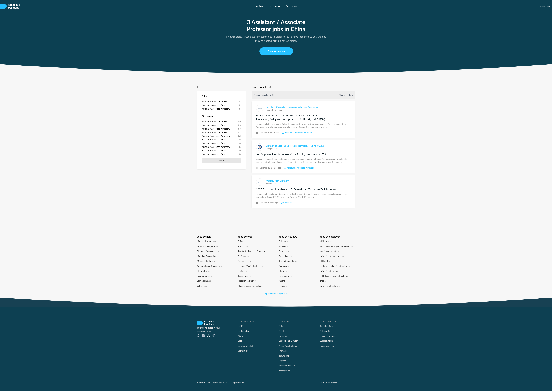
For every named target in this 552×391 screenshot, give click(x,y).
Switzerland (285, 256)
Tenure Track (244, 275)
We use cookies (331, 382)
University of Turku (329, 271)
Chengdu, (270, 148)
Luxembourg (285, 275)
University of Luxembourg (332, 256)
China (279, 109)
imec (323, 280)
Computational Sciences (209, 266)
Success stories (326, 340)
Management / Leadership (250, 285)
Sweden (284, 246)
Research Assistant (287, 365)
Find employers (274, 6)
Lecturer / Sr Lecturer (288, 340)
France (283, 285)
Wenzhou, (270, 183)
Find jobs (259, 6)
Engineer (243, 271)
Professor (287, 202)
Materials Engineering (208, 256)
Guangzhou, (271, 109)
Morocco (284, 271)
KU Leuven (326, 241)
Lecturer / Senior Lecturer (250, 266)
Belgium (284, 241)
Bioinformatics (205, 275)
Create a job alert (277, 51)
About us (242, 335)
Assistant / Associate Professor (298, 132)
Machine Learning (206, 241)
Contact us (243, 350)
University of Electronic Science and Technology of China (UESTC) (295, 145)
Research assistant (247, 280)
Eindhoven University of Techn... (335, 266)
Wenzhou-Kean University (277, 180)
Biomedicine (204, 280)
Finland (284, 251)
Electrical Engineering (208, 251)
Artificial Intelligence (207, 246)
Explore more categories (275, 293)
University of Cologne (330, 285)
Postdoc (243, 246)
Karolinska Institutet (330, 251)
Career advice (291, 6)
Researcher (244, 261)
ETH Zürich (326, 261)
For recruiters (544, 6)
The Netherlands (288, 261)
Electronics (203, 271)
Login (240, 340)
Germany (284, 266)
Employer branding (328, 335)
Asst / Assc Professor (288, 345)
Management (285, 370)
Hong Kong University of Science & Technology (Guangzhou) (292, 106)
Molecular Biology (206, 261)
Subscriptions (326, 331)
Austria (283, 280)
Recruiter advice (327, 345)
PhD (241, 241)
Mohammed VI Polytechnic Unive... (336, 246)
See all (221, 160)
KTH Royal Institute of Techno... (335, 275)
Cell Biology (203, 285)
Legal (322, 382)
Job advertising (326, 326)
